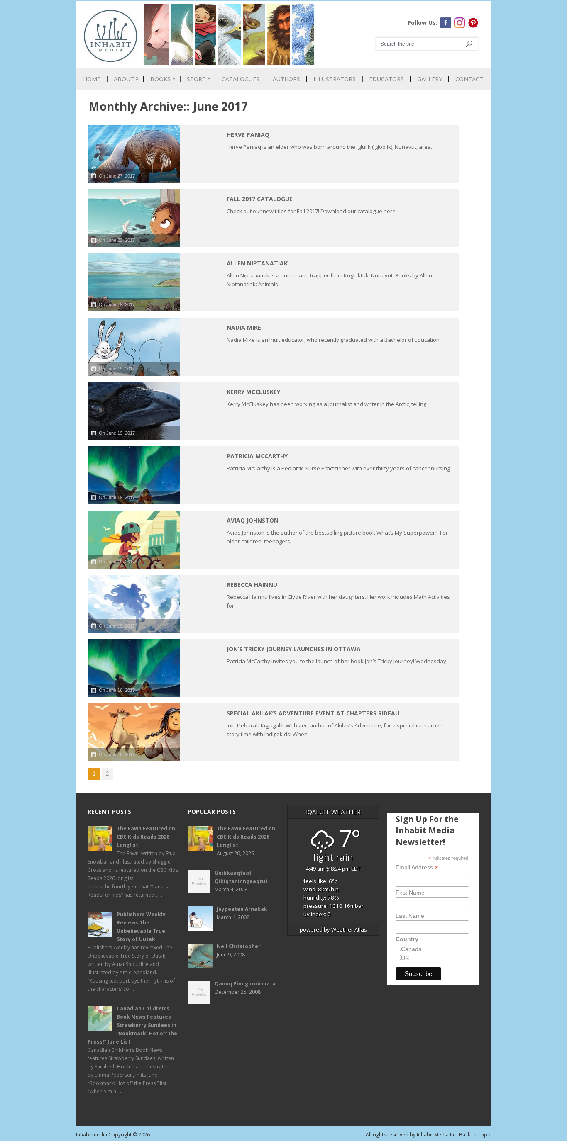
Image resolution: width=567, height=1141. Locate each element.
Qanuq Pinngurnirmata (245, 983)
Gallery (429, 79)
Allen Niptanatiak (257, 263)
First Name (410, 892)
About (126, 79)
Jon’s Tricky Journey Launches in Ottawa (294, 649)
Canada (411, 949)
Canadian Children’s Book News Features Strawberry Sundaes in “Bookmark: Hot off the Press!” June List (132, 1025)
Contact (469, 79)
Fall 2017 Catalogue (260, 199)
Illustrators (334, 79)
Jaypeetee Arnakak (242, 908)
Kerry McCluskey (253, 392)
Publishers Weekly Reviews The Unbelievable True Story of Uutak (141, 927)
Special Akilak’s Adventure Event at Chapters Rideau (313, 713)
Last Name (410, 915)
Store (198, 79)
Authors (286, 79)
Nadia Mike (244, 327)
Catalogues (240, 79)
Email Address (417, 867)
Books (162, 79)
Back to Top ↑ (475, 1134)
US (405, 958)
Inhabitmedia (91, 1134)
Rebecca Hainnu (252, 585)
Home (91, 79)
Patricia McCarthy (257, 456)
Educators (386, 79)
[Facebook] (445, 22)
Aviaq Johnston (253, 520)
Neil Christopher (239, 946)
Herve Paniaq (248, 135)
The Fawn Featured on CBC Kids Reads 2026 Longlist (146, 837)
